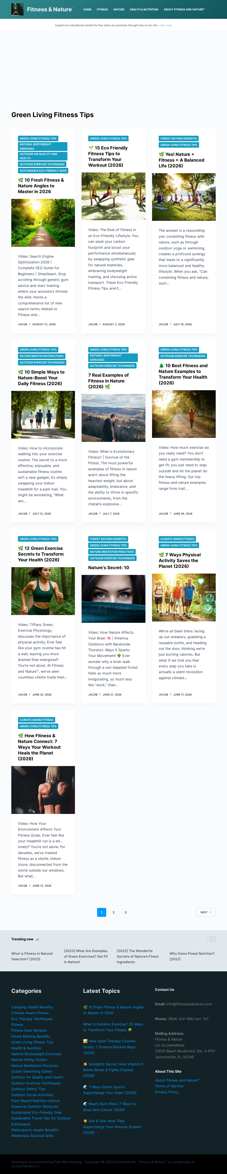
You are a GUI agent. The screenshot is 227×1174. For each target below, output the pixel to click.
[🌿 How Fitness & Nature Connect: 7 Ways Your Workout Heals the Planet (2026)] (43, 790)
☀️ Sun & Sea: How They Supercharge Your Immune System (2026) (112, 1127)
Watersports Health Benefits (35, 1130)
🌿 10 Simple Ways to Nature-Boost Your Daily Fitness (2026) (41, 377)
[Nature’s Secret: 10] (113, 599)
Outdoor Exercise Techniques (42, 164)
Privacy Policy (167, 1092)
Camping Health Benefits (32, 1007)
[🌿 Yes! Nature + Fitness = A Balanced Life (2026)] (184, 197)
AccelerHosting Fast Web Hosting (55, 1162)
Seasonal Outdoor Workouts (35, 1106)
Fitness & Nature (49, 9)
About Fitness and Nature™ (184, 9)
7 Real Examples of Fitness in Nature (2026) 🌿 (108, 380)
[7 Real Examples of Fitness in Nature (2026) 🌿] (113, 418)
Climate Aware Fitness (177, 539)
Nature (119, 9)
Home (87, 9)
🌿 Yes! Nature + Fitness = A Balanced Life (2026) (181, 160)
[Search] (214, 9)
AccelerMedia (125, 1162)
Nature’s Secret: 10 (108, 567)
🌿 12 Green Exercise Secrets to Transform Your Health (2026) (41, 554)
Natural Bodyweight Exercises (35, 146)
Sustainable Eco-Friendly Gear (43, 170)
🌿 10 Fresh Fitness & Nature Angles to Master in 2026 (41, 185)
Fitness (102, 9)
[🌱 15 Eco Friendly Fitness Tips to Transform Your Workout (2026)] (113, 196)
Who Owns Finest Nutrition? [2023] (192, 956)
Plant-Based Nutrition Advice (35, 1100)
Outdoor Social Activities (32, 1095)
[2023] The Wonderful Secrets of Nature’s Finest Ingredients (138, 956)
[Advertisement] (113, 76)
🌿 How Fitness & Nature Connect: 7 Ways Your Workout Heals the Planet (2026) (39, 747)
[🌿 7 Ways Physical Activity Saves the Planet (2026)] (184, 597)
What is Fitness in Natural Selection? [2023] (32, 956)
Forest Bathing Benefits (178, 138)
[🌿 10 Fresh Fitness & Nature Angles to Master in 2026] (43, 223)
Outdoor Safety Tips (28, 1089)
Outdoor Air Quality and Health (38, 156)
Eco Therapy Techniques (32, 1019)
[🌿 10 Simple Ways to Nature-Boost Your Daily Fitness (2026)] (43, 415)
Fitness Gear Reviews (29, 1030)
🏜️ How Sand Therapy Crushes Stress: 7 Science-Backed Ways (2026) (109, 1047)
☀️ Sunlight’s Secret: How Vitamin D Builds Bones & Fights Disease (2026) (113, 1070)
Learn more (165, 25)
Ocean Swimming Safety (31, 1071)
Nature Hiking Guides (29, 1059)
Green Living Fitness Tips (38, 138)
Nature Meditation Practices (42, 356)
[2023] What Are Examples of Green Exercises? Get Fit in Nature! (86, 956)
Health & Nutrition (144, 9)
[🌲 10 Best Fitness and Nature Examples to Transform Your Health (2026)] (184, 414)
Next (204, 912)
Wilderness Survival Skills (32, 1135)
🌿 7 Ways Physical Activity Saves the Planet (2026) (180, 560)
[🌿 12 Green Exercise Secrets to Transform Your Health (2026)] (43, 591)
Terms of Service (169, 1086)
